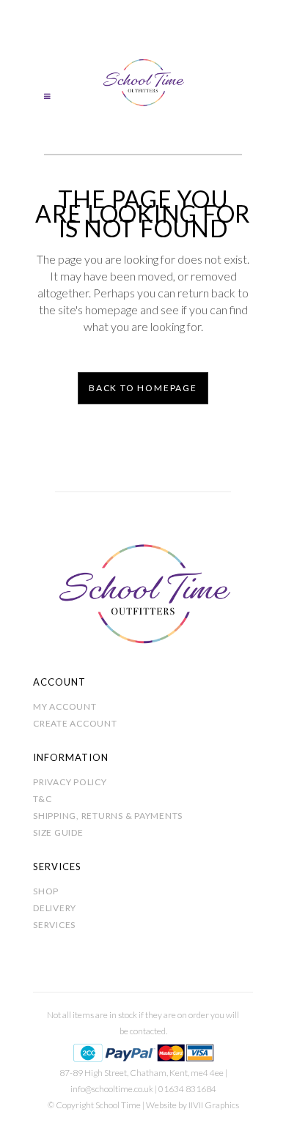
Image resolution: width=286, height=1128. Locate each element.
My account (65, 706)
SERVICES (54, 924)
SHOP (46, 891)
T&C (42, 798)
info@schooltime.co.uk (111, 1088)
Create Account (75, 723)
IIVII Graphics (213, 1104)
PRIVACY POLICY (70, 781)
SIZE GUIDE (58, 832)
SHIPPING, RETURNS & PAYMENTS (108, 815)
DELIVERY (54, 907)
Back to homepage (143, 387)
